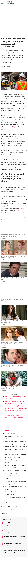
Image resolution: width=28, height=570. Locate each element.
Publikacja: (8, 68)
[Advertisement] (14, 20)
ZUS (13, 127)
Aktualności (3, 506)
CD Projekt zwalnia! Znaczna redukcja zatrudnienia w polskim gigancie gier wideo (15, 499)
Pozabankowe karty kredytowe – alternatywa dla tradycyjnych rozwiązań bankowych (15, 459)
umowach (18, 210)
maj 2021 (7, 430)
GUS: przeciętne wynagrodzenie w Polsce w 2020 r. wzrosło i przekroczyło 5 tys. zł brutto (16, 410)
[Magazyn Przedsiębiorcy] (11, 2)
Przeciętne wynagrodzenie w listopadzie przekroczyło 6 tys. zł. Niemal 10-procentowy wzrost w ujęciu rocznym (15, 403)
